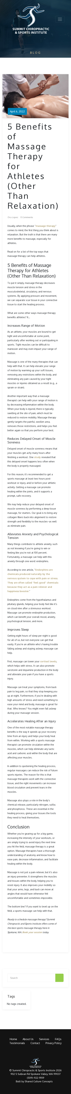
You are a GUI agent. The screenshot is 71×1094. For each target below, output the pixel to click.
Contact (35, 1043)
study (37, 457)
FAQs (58, 1039)
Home (13, 1039)
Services (44, 1039)
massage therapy (45, 226)
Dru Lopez (13, 217)
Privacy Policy (54, 1043)
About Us (28, 1039)
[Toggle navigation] (60, 19)
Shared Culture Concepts (39, 1081)
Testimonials (17, 1043)
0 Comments (26, 217)
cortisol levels (48, 661)
